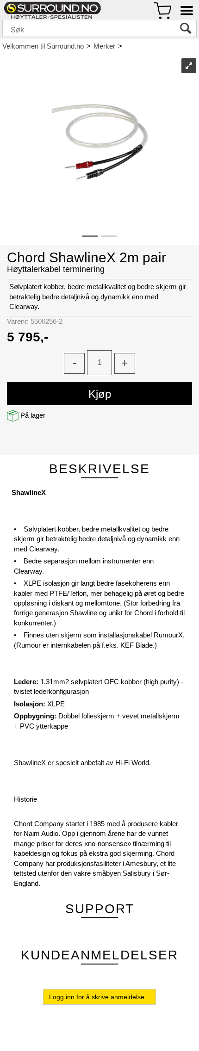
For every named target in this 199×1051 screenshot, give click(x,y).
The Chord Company (158, 46)
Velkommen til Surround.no (43, 46)
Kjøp (99, 394)
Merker (104, 46)
